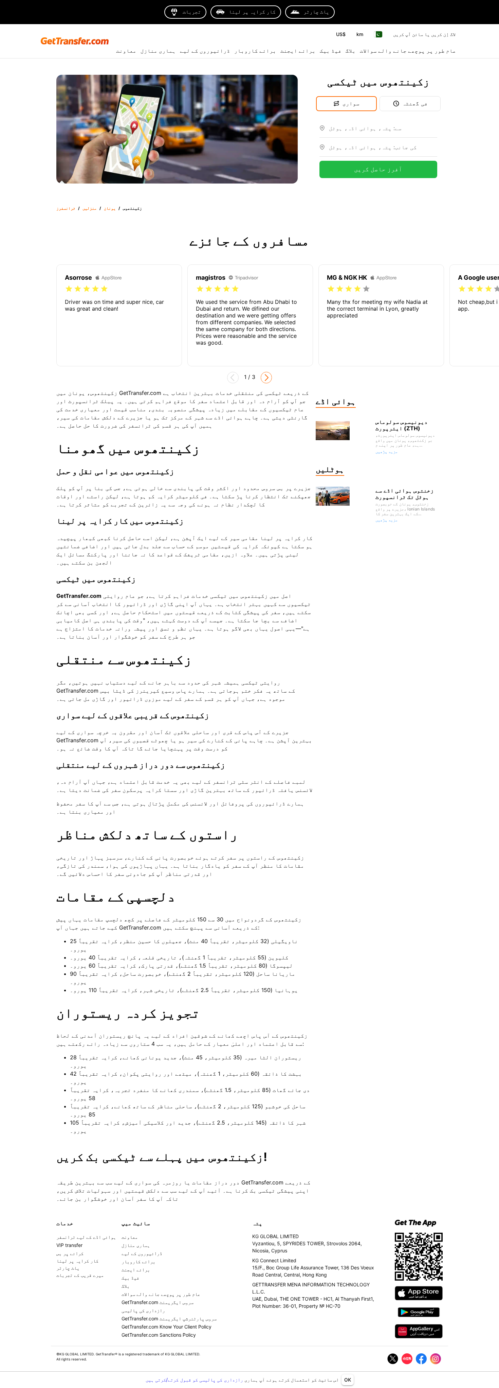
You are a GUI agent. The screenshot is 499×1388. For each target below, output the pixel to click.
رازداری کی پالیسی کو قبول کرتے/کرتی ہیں (195, 1380)
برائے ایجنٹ (298, 50)
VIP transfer (69, 1245)
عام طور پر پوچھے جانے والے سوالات (408, 50)
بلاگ (351, 50)
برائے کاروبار (255, 50)
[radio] (69, 289)
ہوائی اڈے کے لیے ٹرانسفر (86, 1237)
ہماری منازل (158, 50)
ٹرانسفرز (65, 208)
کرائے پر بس (70, 1253)
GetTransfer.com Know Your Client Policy (166, 1327)
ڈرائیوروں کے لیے (205, 50)
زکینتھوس (132, 208)
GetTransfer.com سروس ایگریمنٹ (157, 1302)
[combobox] (383, 131)
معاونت (126, 50)
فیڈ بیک (330, 50)
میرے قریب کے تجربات (80, 1275)
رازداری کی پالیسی (143, 1310)
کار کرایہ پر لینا (77, 1261)
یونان (110, 208)
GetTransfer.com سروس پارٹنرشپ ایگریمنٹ (169, 1318)
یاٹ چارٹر (67, 1268)
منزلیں (89, 208)
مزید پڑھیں (386, 451)
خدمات (64, 1223)
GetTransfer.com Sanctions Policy (159, 1335)
